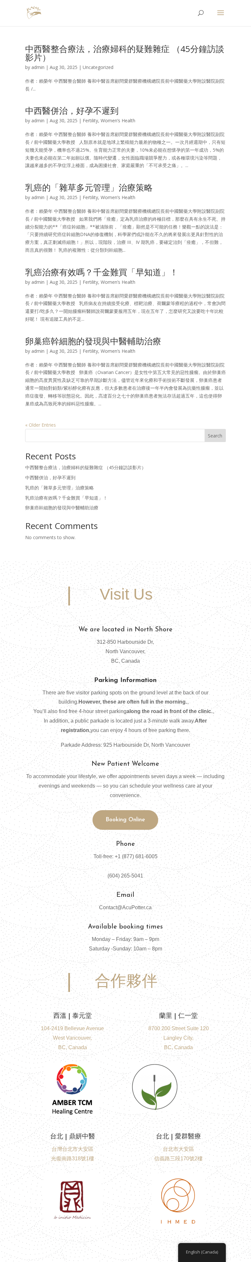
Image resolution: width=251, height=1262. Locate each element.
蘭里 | (178, 1016)
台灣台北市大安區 (72, 1149)
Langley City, (178, 1038)
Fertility (90, 120)
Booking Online (125, 820)
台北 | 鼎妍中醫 (72, 1137)
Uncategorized (98, 67)
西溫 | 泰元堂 (72, 1016)
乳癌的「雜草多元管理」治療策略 (89, 187)
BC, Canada (178, 1047)
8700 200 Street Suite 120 (178, 1028)
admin (37, 67)
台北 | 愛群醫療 (178, 1137)
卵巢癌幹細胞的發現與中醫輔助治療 (93, 341)
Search (215, 436)
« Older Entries (40, 425)
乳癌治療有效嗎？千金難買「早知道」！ (101, 272)
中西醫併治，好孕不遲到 (72, 110)
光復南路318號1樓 (72, 1158)
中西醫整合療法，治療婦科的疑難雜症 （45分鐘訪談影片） (124, 53)
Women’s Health (118, 120)
